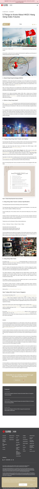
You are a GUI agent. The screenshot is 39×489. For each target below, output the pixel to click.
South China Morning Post (14, 261)
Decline (31, 484)
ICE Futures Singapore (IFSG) (26, 305)
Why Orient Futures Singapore (4, 440)
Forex (17, 437)
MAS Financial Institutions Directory (9, 327)
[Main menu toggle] (37, 5)
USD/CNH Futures (13, 96)
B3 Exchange (18, 307)
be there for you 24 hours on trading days (22, 312)
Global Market (11, 439)
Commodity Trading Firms (32, 441)
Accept (23, 484)
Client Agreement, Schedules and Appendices (18, 453)
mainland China (18, 84)
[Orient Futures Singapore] (6, 5)
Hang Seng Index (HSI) (18, 49)
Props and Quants (31, 438)
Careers (4, 447)
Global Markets (25, 441)
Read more (21, 2)
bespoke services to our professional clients (15, 311)
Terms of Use (12, 473)
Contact (4, 449)
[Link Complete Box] (19, 393)
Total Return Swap (18, 445)
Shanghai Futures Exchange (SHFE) (21, 295)
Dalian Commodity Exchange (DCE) (17, 296)
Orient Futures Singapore (16, 147)
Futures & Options (17, 440)
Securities (17, 442)
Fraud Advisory (18, 456)
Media (24, 449)
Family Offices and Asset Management (32, 446)
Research (24, 447)
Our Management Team (5, 444)
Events (24, 445)
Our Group (4, 437)
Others (31, 449)
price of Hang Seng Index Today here (14, 289)
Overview (24, 437)
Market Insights (25, 443)
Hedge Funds (32, 443)
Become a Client (32, 451)
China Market (11, 437)
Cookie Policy (17, 481)
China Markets (25, 439)
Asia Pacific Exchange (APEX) (13, 305)
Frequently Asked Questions (18, 448)
